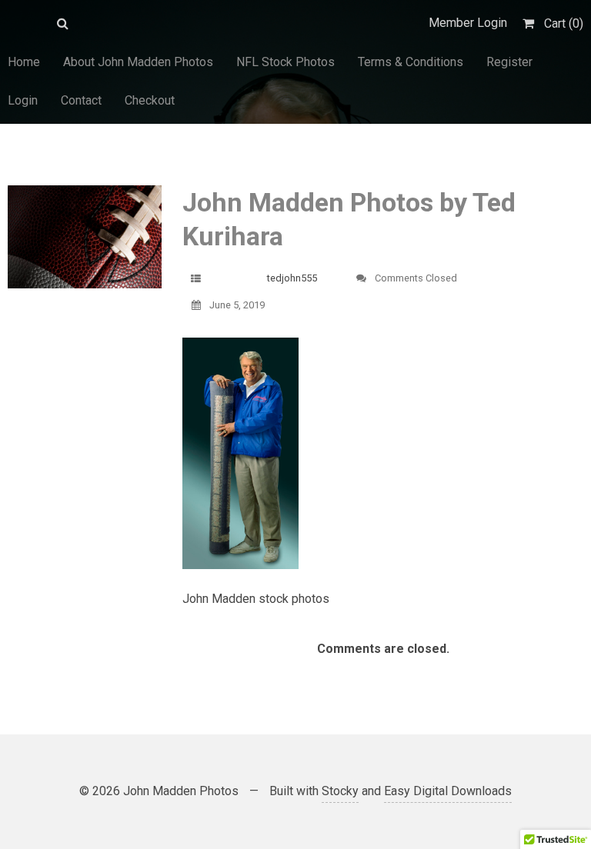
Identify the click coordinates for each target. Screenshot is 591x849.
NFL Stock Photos (285, 62)
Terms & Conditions (410, 62)
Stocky (340, 791)
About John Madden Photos (138, 62)
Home (24, 62)
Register (509, 62)
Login (23, 100)
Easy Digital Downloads (448, 791)
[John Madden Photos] (25, 23)
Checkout (150, 100)
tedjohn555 (292, 278)
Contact (81, 100)
